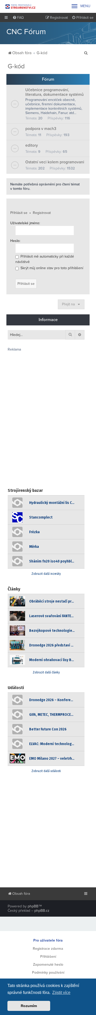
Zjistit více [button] (61, 992)
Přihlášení (48, 956)
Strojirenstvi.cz (20, 6)
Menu (80, 6)
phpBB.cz (41, 910)
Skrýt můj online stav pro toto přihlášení (51, 268)
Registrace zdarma (48, 948)
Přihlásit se (18, 213)
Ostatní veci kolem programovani (54, 162)
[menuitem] (18, 17)
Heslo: (15, 241)
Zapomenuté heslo (48, 964)
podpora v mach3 (40, 128)
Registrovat (42, 213)
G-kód (16, 66)
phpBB (33, 906)
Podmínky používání (48, 972)
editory (31, 145)
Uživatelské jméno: (25, 223)
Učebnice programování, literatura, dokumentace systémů (54, 92)
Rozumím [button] (29, 1006)
